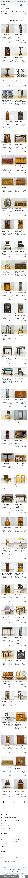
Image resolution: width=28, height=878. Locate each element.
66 (17, 20)
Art (1, 841)
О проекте (24, 867)
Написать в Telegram (8, 828)
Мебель (3, 836)
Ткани (2, 846)
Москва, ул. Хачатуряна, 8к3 (9, 817)
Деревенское (17, 839)
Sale (2, 844)
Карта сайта (3, 867)
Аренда (3, 857)
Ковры (15, 841)
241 (21, 20)
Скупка (16, 857)
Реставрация (4, 855)
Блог (2, 861)
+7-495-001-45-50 (21, 1)
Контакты (13, 861)
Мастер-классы (18, 855)
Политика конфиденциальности (14, 869)
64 (11, 20)
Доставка (6, 861)
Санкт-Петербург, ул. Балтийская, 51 (11, 820)
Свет (2, 839)
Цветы (15, 844)
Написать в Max (6, 825)
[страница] (3, 20)
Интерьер (16, 836)
